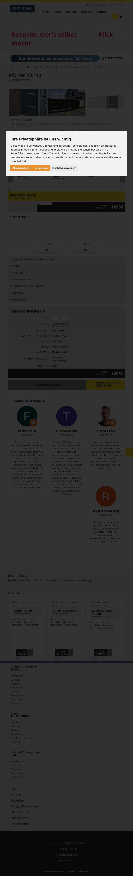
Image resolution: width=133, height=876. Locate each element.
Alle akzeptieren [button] (21, 168)
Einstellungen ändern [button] (64, 168)
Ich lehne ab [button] (41, 168)
